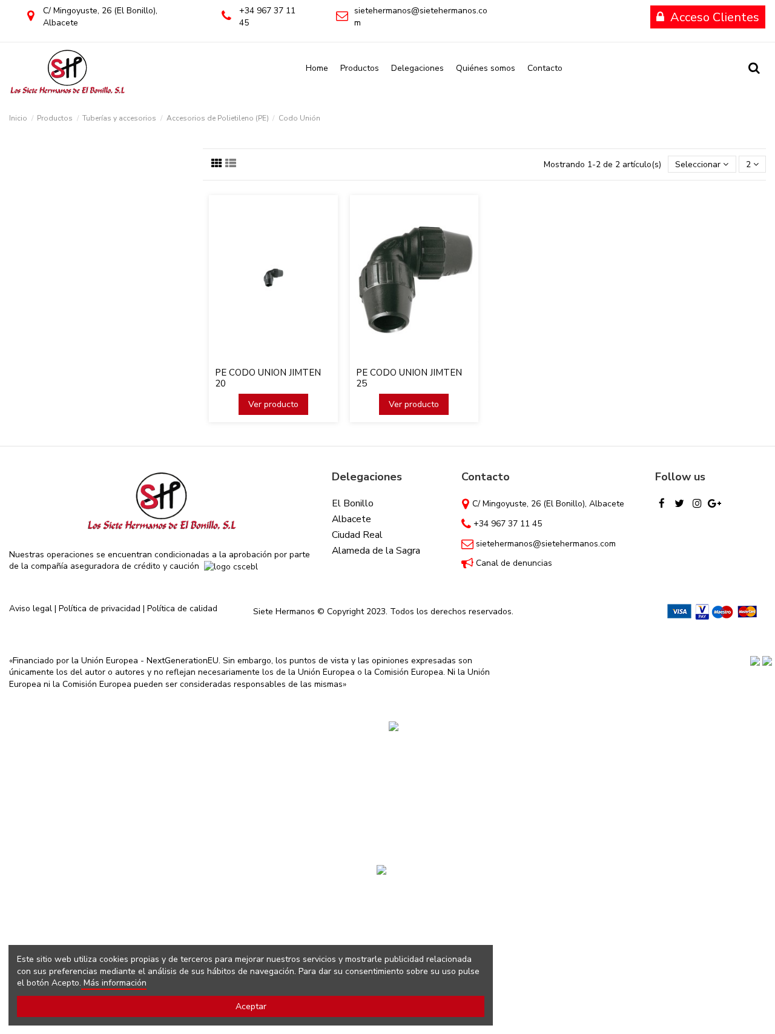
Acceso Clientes (714, 17)
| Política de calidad (178, 608)
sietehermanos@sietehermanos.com (546, 543)
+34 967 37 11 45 (507, 523)
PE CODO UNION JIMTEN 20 (268, 377)
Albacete (351, 519)
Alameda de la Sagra (376, 550)
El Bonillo (353, 503)
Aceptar (251, 1006)
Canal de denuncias (514, 563)
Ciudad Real (357, 535)
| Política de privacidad (97, 608)
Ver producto (273, 404)
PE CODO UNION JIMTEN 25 (409, 377)
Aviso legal (30, 608)
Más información (114, 983)
